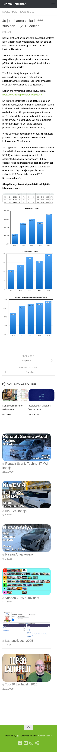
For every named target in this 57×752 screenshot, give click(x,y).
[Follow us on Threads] (37, 743)
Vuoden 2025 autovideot (22, 598)
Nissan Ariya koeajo (19, 554)
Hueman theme (45, 736)
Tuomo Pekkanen (14, 4)
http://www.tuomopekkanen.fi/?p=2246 (22, 94)
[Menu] (53, 4)
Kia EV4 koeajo (16, 511)
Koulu (6, 11)
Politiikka (18, 11)
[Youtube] (25, 743)
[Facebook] (20, 743)
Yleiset (31, 11)
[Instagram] (31, 743)
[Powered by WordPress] (18, 736)
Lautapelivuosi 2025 (19, 640)
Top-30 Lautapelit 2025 (21, 684)
